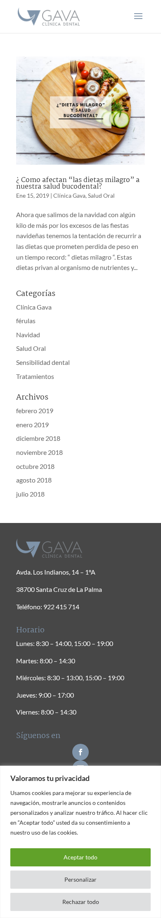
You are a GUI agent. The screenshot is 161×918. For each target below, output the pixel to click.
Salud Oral (101, 195)
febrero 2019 (34, 410)
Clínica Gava (69, 195)
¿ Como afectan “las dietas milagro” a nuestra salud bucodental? (78, 183)
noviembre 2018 (39, 452)
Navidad (28, 334)
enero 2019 (32, 424)
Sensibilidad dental (43, 362)
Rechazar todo (80, 901)
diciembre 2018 (38, 438)
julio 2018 (30, 494)
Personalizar (80, 879)
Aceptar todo (80, 857)
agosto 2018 (34, 480)
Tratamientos (35, 376)
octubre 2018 (35, 466)
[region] (80, 842)
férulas (26, 320)
